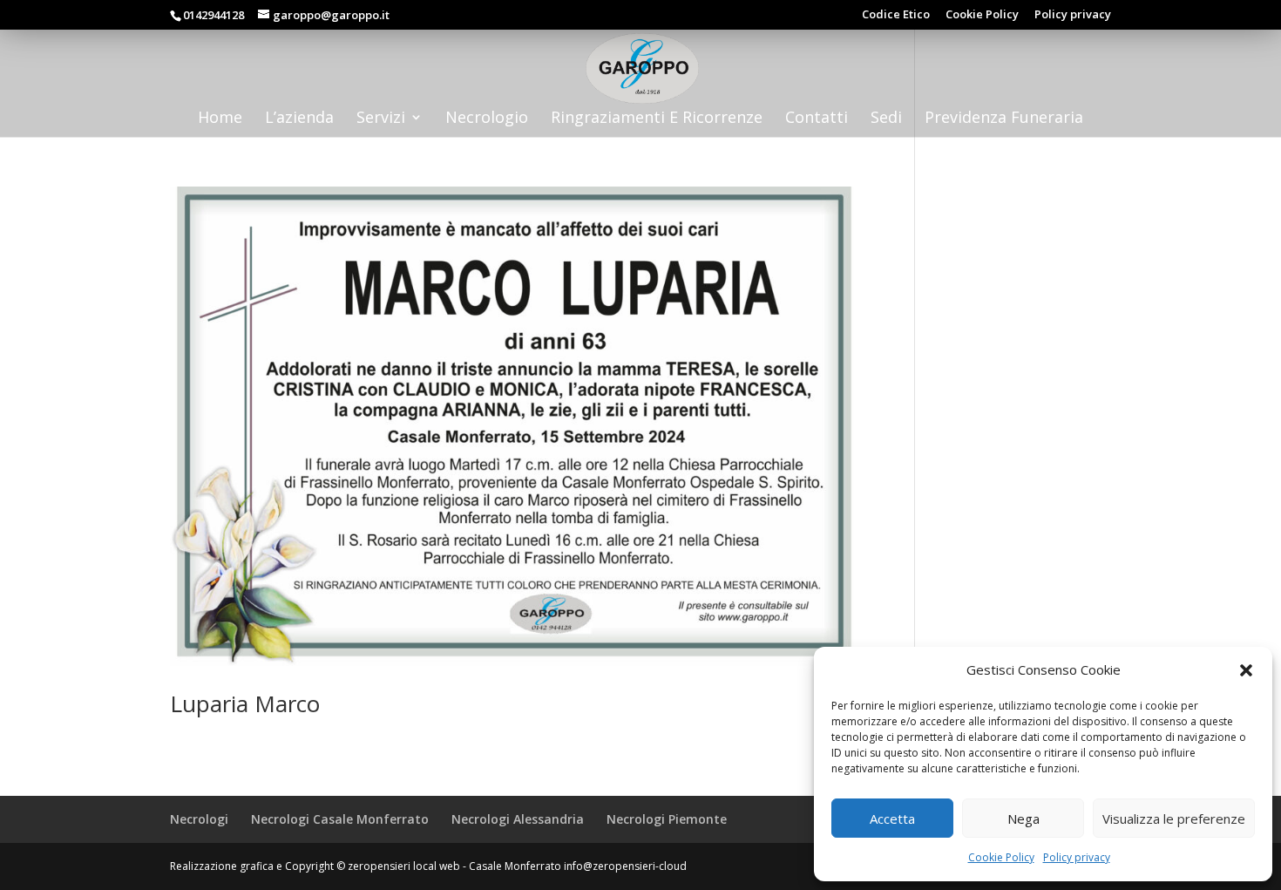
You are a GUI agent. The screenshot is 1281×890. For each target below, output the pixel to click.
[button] (1246, 670)
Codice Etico (896, 15)
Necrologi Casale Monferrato (340, 819)
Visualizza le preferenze (1173, 818)
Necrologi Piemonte (667, 819)
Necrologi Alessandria (517, 819)
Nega (1023, 818)
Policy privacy (1076, 857)
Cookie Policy (1001, 857)
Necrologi (199, 819)
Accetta (892, 818)
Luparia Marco (245, 703)
